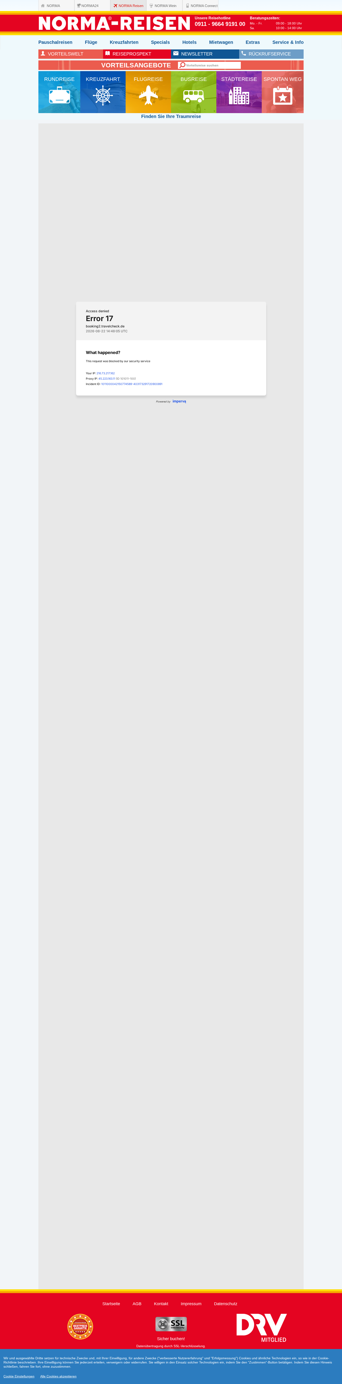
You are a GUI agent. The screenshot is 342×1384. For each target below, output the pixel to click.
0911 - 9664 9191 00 (220, 24)
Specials (160, 42)
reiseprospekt (130, 53)
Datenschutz (225, 1303)
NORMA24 (89, 6)
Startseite (111, 1303)
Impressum (191, 1303)
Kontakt (161, 1303)
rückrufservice (268, 53)
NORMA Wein (165, 6)
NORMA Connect (204, 6)
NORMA (53, 6)
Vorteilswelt (64, 53)
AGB (137, 1303)
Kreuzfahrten (124, 42)
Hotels (189, 42)
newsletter (195, 53)
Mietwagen (221, 42)
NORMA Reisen (131, 6)
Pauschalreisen (55, 42)
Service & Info (288, 42)
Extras (253, 42)
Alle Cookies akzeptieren (58, 1376)
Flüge (91, 42)
